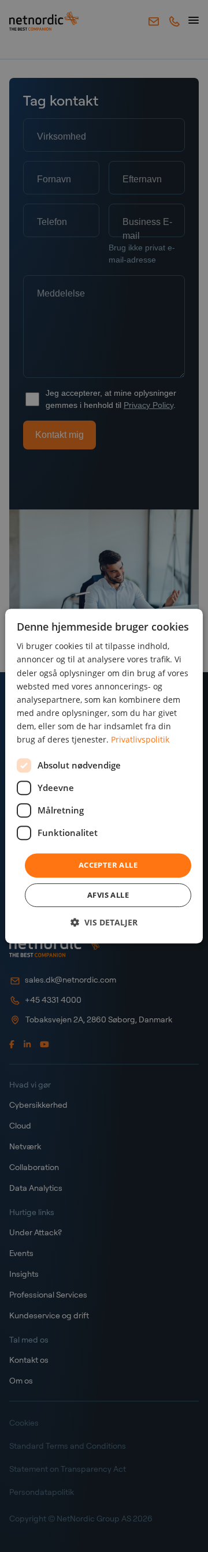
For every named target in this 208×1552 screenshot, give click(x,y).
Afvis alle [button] (108, 895)
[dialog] (104, 776)
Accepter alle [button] (108, 865)
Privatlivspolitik (140, 739)
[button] (104, 922)
